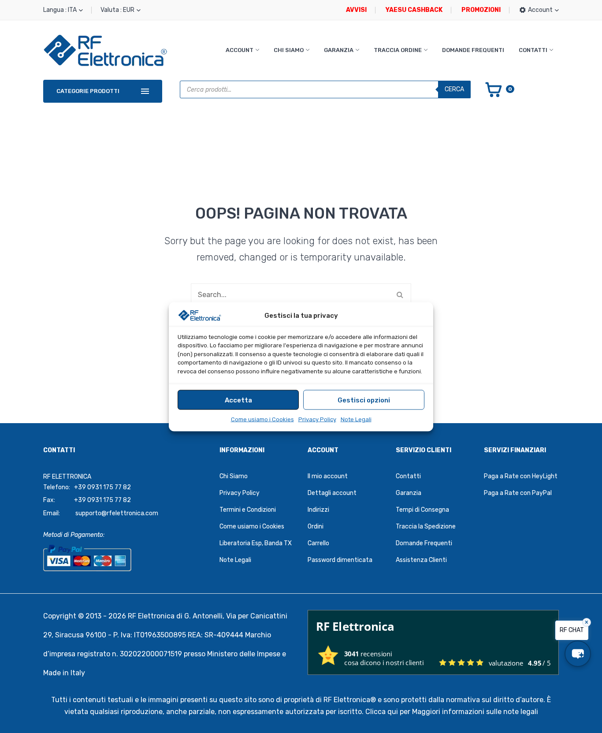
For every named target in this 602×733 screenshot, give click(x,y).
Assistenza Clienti (421, 560)
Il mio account (328, 476)
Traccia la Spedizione (426, 526)
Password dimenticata (340, 560)
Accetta (238, 400)
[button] (578, 653)
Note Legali (356, 419)
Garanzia (338, 50)
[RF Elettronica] (105, 50)
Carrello (318, 543)
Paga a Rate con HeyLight (520, 476)
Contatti (533, 50)
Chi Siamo (289, 50)
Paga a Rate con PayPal (518, 493)
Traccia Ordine (398, 50)
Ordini (315, 526)
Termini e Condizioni (247, 509)
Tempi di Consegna (422, 509)
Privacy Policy (317, 419)
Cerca (454, 89)
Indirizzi (318, 509)
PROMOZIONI (481, 10)
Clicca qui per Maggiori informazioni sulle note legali (451, 711)
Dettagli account (332, 493)
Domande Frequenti (473, 50)
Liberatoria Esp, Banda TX (255, 543)
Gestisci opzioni (364, 400)
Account (239, 50)
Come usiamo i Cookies (262, 419)
